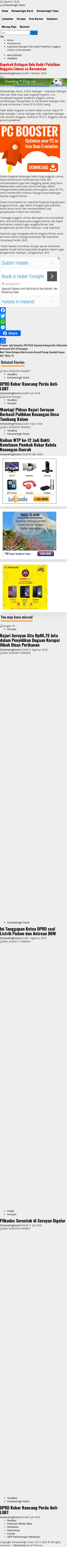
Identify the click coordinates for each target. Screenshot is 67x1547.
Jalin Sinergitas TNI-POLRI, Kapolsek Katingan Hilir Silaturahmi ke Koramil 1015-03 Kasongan (33, 346)
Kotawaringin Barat (22, 11)
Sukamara (52, 18)
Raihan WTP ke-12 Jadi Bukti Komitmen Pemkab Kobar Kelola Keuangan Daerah (28, 445)
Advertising (13, 1530)
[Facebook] (33, 310)
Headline (12, 58)
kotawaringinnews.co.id (14, 73)
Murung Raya (9, 26)
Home (5, 11)
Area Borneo (36, 18)
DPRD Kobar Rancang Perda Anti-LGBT (29, 386)
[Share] (33, 341)
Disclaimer (13, 1526)
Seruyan (21, 18)
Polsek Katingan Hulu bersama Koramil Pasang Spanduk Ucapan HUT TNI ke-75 (32, 353)
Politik (10, 1211)
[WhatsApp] (33, 322)
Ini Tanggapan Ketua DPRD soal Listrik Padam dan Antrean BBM (28, 931)
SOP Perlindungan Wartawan (23, 1536)
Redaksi (11, 1520)
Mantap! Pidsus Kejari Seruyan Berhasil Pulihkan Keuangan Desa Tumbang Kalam (29, 414)
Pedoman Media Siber (19, 1523)
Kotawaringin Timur (48, 11)
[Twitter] (33, 316)
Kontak (11, 1533)
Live (2, 36)
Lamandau (7, 18)
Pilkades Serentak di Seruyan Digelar (33, 1220)
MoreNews (19, 1545)
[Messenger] (33, 327)
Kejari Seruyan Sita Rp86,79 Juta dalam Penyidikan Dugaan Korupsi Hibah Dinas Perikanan (30, 640)
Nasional (24, 26)
